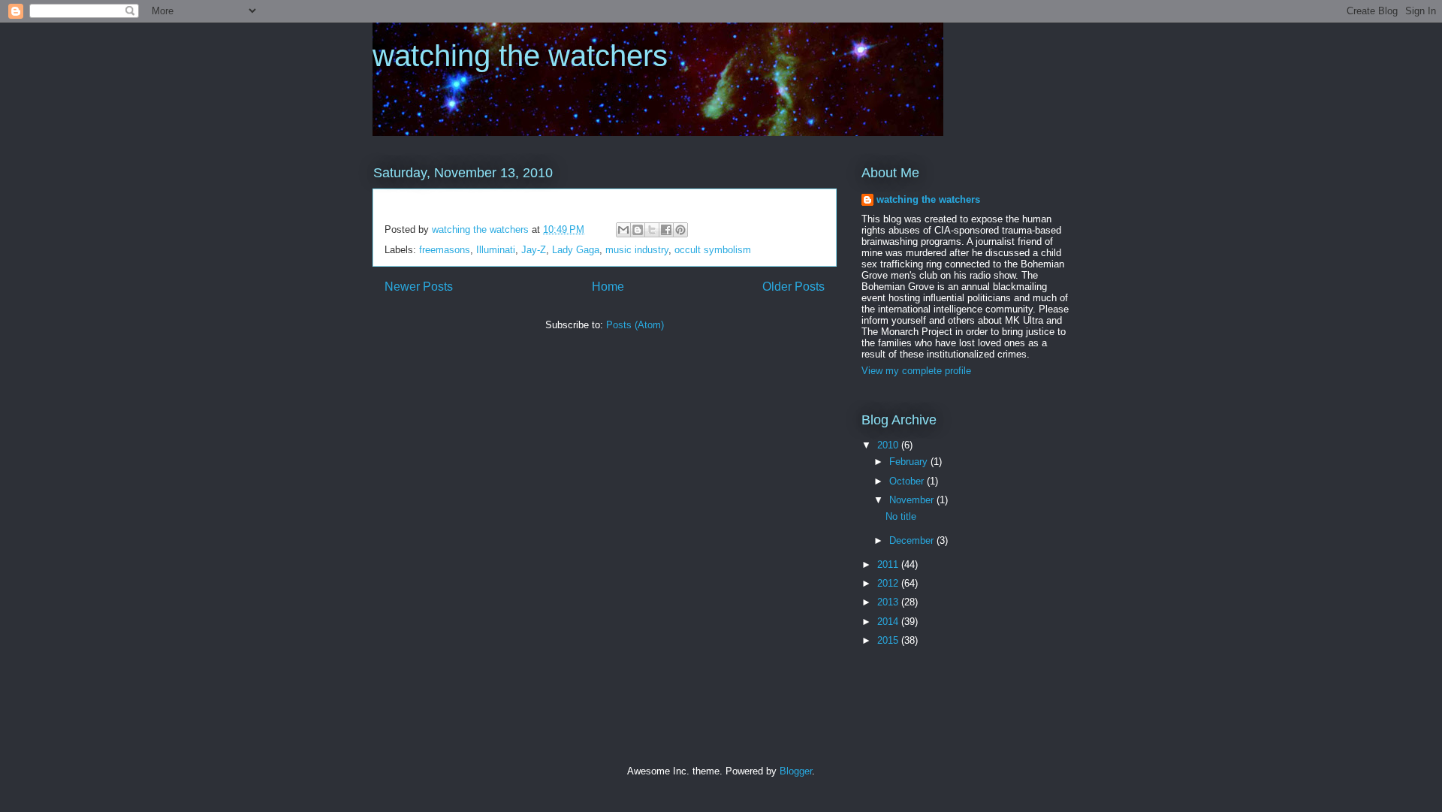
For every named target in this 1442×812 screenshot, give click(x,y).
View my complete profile (916, 370)
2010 (889, 445)
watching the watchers (520, 55)
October (908, 481)
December (913, 540)
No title (900, 516)
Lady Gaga (575, 249)
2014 (889, 621)
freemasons (444, 249)
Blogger (796, 771)
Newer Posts (419, 286)
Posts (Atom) (635, 325)
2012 (889, 583)
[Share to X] (651, 229)
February (910, 461)
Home (608, 286)
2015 (889, 640)
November (913, 500)
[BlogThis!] (637, 229)
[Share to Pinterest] (680, 229)
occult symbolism (712, 249)
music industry (636, 249)
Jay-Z (533, 249)
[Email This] (623, 229)
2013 (889, 602)
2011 (889, 564)
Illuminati (495, 249)
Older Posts (793, 286)
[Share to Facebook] (666, 229)
